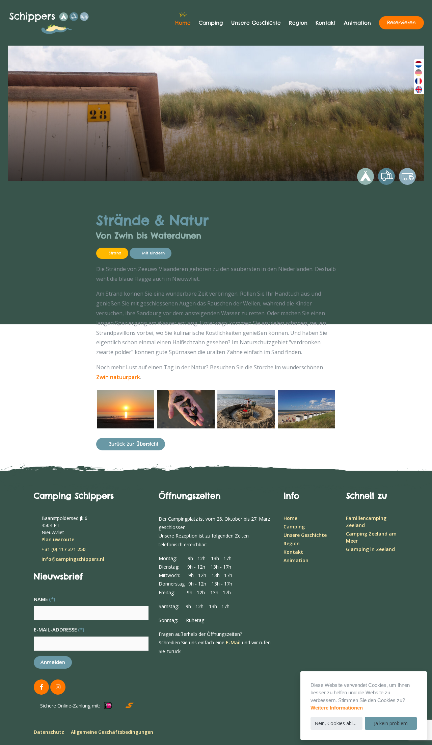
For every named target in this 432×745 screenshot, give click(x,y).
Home (183, 22)
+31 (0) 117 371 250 (63, 549)
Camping (211, 22)
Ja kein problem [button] (391, 723)
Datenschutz (49, 732)
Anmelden (52, 662)
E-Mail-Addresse (59, 629)
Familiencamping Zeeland (366, 521)
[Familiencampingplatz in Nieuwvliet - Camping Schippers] (58, 22)
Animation (357, 22)
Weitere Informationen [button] (336, 708)
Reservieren (401, 22)
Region (298, 22)
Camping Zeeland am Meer (371, 537)
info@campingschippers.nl (73, 559)
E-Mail (233, 642)
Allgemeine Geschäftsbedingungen (112, 732)
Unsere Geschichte (256, 22)
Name (44, 599)
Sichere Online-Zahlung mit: (70, 705)
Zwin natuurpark (118, 377)
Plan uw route (58, 539)
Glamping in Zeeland (370, 549)
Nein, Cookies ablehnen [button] (338, 723)
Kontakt (326, 22)
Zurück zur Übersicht (133, 444)
